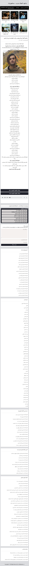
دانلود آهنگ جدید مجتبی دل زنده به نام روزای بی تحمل (19, 544)
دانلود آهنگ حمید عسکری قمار (23, 529)
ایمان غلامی (26, 316)
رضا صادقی (26, 329)
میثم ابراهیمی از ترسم (23, 21)
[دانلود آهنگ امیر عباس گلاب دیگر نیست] (14, 28)
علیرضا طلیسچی (25, 364)
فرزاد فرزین (26, 366)
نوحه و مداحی (25, 399)
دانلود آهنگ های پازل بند (24, 282)
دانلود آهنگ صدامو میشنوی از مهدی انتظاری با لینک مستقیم (18, 498)
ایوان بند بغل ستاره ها (14, 21)
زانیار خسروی (26, 336)
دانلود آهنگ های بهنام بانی (23, 275)
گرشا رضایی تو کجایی (23, 32)
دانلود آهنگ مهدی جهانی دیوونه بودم (22, 425)
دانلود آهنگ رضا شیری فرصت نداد (22, 481)
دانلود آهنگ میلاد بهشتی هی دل (21, 221)
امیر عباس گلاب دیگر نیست (14, 33)
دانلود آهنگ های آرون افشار (23, 264)
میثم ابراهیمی (25, 397)
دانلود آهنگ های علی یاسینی (23, 273)
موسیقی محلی (25, 395)
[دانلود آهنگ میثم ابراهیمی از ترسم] (23, 15)
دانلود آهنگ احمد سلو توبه (23, 485)
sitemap (17, 7)
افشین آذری (26, 307)
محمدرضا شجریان (25, 384)
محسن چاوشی (25, 377)
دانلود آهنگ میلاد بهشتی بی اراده (20, 216)
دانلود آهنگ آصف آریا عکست (23, 457)
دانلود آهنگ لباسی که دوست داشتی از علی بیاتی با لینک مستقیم (17, 490)
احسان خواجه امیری (25, 303)
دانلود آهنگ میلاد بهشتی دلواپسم (20, 220)
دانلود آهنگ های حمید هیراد (23, 286)
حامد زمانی (26, 325)
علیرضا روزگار (25, 362)
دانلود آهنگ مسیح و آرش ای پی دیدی (22, 414)
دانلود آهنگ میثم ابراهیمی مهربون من (22, 436)
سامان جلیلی (26, 340)
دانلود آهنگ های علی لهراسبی (23, 293)
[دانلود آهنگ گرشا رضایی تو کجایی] (23, 28)
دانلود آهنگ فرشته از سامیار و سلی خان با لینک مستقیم (19, 531)
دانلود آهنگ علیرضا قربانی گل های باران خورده (20, 419)
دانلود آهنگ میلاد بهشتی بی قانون (20, 215)
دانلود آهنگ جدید (21, 205)
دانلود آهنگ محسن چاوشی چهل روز (22, 427)
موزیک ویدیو (26, 393)
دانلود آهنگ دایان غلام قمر (23, 455)
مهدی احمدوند (25, 388)
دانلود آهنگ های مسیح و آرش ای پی (22, 271)
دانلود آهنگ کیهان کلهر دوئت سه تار (22, 438)
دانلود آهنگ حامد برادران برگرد (23, 542)
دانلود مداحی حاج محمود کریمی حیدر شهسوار (21, 557)
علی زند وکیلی (25, 358)
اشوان (27, 305)
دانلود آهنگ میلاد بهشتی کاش (21, 218)
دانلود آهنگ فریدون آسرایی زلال (22, 538)
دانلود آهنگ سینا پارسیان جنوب (23, 468)
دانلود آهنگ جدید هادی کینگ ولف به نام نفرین (20, 507)
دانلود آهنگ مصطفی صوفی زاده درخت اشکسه (20, 423)
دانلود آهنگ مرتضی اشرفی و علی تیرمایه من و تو (20, 464)
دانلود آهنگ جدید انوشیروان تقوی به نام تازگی (20, 527)
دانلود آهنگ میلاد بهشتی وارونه (21, 213)
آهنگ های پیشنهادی (24, 7)
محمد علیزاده (26, 382)
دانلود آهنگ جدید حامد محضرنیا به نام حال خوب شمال (19, 503)
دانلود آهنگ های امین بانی (23, 253)
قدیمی (27, 371)
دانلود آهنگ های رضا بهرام (23, 269)
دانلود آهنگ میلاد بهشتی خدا (21, 210)
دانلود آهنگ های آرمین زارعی (23, 262)
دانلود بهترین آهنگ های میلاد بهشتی (14, 169)
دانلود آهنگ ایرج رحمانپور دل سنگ (22, 445)
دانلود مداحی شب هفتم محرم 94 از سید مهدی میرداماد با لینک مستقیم (16, 559)
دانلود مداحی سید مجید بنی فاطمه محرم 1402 (20, 555)
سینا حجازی (26, 347)
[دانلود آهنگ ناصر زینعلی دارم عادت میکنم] (6, 28)
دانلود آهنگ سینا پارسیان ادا (23, 460)
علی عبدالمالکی (25, 360)
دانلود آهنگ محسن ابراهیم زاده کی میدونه (21, 514)
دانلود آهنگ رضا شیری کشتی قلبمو (22, 473)
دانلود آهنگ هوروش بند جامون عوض (22, 516)
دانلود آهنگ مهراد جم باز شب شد (22, 421)
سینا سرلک (26, 349)
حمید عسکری (26, 327)
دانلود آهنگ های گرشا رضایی (23, 260)
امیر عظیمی (26, 312)
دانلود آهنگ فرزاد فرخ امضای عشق (22, 540)
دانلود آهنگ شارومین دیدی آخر (23, 496)
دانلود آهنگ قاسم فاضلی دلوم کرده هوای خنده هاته (19, 453)
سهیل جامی (26, 342)
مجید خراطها (26, 375)
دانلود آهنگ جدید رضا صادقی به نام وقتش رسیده (19, 518)
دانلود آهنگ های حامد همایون (23, 277)
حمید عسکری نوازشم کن (6, 21)
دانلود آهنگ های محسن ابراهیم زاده (22, 288)
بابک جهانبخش (25, 318)
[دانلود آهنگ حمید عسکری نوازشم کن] (6, 15)
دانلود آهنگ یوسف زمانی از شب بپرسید (21, 462)
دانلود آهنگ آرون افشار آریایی (23, 443)
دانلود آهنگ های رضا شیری (23, 284)
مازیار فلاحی (26, 373)
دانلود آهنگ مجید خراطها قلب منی (22, 494)
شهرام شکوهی (25, 353)
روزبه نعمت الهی (25, 334)
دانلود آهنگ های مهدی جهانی (23, 258)
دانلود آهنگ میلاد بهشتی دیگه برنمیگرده (19, 211)
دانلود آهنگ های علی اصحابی (23, 295)
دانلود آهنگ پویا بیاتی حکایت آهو (22, 525)
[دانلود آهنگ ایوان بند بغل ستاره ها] (14, 15)
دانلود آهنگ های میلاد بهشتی (13, 205)
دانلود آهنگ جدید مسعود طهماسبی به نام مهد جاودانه (19, 520)
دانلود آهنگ (21, 43)
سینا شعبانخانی (25, 351)
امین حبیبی (26, 314)
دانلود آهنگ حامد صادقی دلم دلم (22, 432)
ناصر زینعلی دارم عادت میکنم (6, 33)
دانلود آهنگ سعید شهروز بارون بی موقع (21, 466)
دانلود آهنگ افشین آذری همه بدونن (22, 533)
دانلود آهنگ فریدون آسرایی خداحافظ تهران (21, 505)
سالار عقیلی (26, 338)
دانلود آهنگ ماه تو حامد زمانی (23, 483)
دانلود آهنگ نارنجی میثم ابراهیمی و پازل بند (20, 509)
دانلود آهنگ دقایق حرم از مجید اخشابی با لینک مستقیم (19, 492)
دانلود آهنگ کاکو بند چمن (24, 434)
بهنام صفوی (26, 323)
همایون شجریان (25, 401)
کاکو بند (26, 406)
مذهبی (27, 386)
